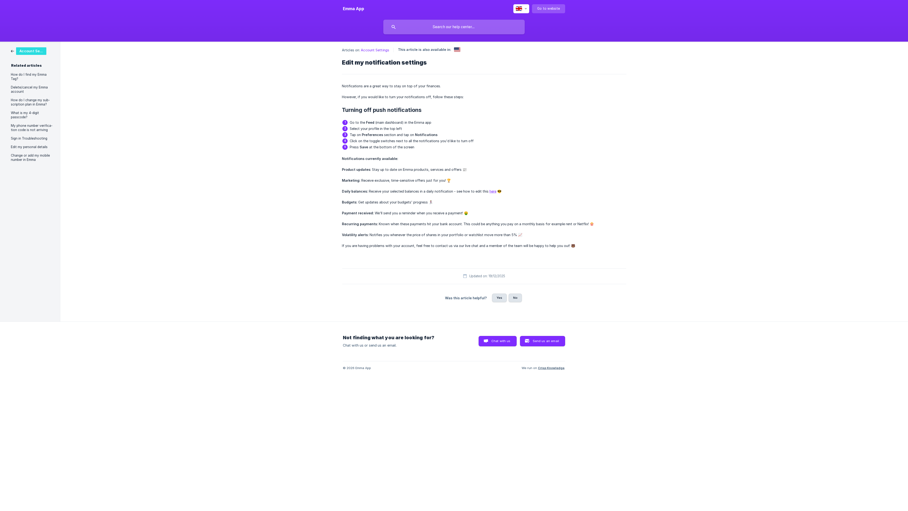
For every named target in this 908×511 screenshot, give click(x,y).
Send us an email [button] (546, 341)
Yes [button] (499, 298)
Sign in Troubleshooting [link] (29, 138)
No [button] (515, 298)
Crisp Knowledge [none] (551, 368)
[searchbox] (454, 27)
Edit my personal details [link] (29, 147)
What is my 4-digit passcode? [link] (25, 115)
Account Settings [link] (375, 50)
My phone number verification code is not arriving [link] (31, 128)
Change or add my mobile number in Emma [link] (30, 158)
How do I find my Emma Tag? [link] (29, 77)
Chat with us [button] (501, 341)
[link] (28, 50)
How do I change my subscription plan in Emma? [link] (30, 102)
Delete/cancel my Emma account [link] (29, 89)
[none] (353, 8)
